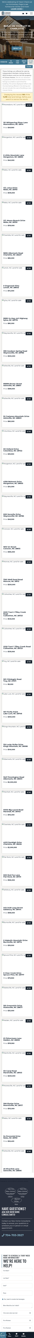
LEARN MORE (16, 9)
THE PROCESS (11, 62)
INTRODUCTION (4, 62)
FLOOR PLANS (17, 62)
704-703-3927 (14, 1235)
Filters (29, 66)
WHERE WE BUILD (24, 62)
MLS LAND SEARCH (31, 62)
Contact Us (17, 48)
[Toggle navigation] (31, 13)
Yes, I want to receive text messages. (14, 1299)
